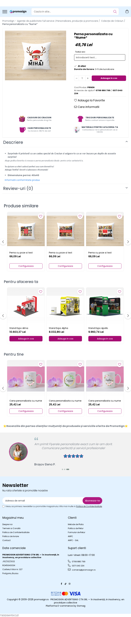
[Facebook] (61, 583)
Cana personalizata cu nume (25, 400)
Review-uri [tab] (18, 188)
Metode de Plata (76, 524)
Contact (6, 540)
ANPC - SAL (73, 540)
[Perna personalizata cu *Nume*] (35, 55)
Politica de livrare (10, 536)
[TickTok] (65, 583)
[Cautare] (115, 11)
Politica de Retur (75, 528)
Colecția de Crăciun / (113, 21)
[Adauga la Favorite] (40, 216)
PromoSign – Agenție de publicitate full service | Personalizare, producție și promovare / (51, 21)
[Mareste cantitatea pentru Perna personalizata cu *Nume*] (87, 78)
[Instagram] (69, 583)
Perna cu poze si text (21, 252)
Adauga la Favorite (91, 100)
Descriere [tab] (13, 142)
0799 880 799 (78, 561)
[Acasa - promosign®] (18, 11)
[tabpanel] (35, 55)
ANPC (70, 536)
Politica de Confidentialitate (89, 506)
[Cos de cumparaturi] (127, 12)
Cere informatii (88, 107)
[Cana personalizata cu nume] (26, 379)
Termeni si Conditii (11, 528)
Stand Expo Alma (18, 328)
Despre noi (7, 524)
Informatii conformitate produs (22, 180)
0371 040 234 (77, 565)
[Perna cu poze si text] (26, 231)
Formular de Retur (76, 532)
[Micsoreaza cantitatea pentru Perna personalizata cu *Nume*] (76, 78)
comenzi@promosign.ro (83, 569)
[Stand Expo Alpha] (65, 306)
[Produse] (5, 11)
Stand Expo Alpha (58, 328)
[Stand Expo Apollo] (105, 306)
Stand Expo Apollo (98, 328)
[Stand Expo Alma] (26, 306)
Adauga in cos (109, 78)
